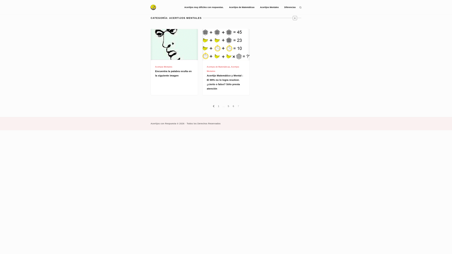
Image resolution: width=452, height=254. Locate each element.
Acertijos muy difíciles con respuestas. (204, 7)
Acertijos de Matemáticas (241, 7)
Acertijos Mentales (269, 7)
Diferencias (290, 7)
